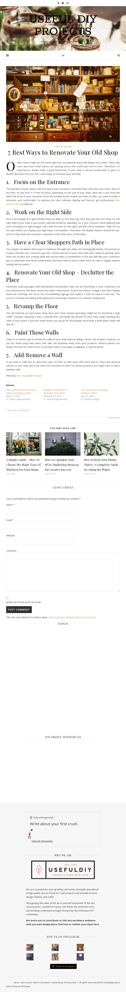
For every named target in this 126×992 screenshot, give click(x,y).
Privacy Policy (70, 982)
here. (96, 924)
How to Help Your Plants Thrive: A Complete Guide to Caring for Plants (101, 464)
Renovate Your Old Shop (19, 410)
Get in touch (26, 982)
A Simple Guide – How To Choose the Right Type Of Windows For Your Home (23, 464)
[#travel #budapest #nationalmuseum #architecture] (80, 956)
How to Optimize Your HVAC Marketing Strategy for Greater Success (62, 464)
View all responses (42, 841)
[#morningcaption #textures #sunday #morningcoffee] (55, 956)
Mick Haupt (22, 375)
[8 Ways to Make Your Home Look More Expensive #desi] (29, 956)
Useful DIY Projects (63, 26)
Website (10, 535)
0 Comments (113, 417)
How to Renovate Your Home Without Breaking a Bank (21, 391)
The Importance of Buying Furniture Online (94, 391)
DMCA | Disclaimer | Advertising (48, 982)
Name (10, 504)
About (16, 982)
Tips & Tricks (63, 146)
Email (10, 520)
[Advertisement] (63, 653)
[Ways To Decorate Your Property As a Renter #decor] (55, 947)
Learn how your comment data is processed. (72, 617)
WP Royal (25, 986)
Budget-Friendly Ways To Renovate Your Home (56, 391)
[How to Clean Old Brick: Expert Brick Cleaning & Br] (80, 947)
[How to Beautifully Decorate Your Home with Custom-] (29, 947)
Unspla (35, 375)
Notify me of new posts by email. (23, 602)
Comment (11, 550)
